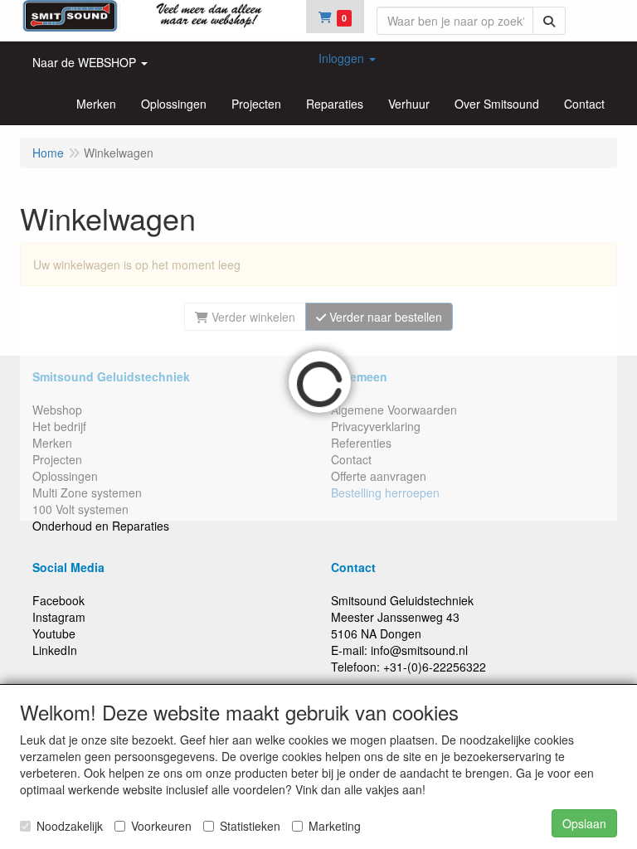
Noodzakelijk (69, 825)
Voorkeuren (161, 825)
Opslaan (584, 823)
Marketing (335, 825)
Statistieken (250, 825)
